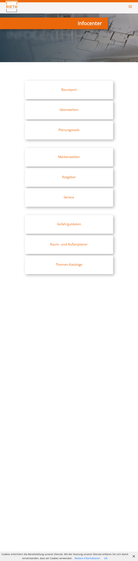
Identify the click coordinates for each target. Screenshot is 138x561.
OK (106, 558)
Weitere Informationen (87, 558)
